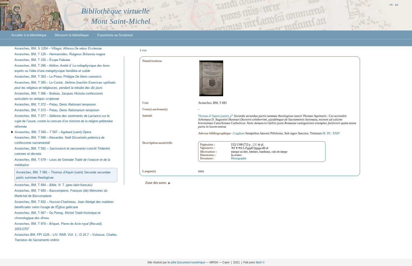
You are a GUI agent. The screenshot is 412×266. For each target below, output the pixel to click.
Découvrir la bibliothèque (72, 35)
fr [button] (391, 4)
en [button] (396, 4)
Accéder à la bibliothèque (28, 35)
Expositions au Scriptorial (115, 35)
